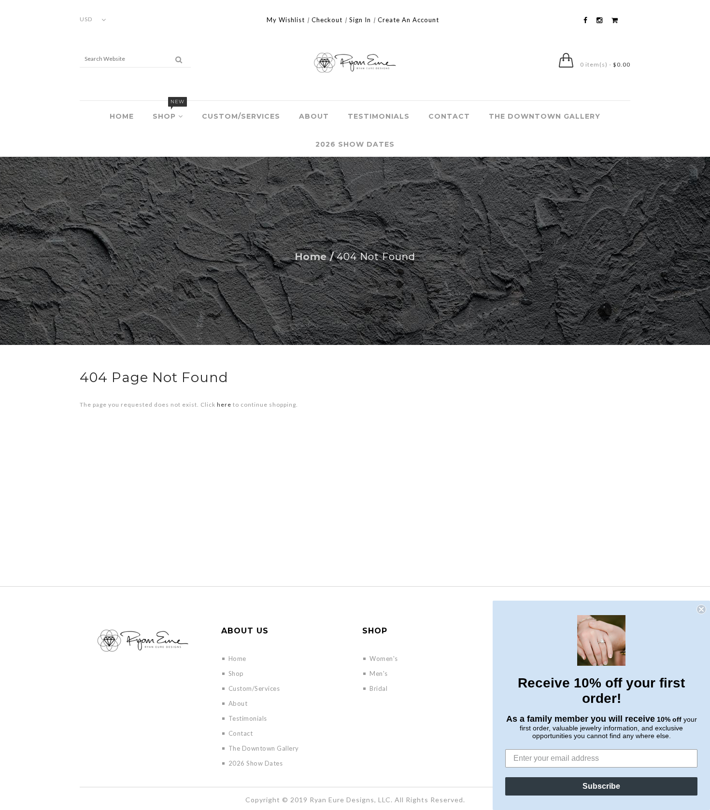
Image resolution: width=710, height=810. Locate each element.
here (224, 404)
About (314, 116)
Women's (383, 658)
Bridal (378, 688)
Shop (169, 111)
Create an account (408, 20)
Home (122, 116)
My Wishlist (286, 20)
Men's (378, 673)
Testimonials (379, 116)
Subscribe (601, 786)
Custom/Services (241, 116)
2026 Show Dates (355, 144)
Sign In (360, 20)
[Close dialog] (701, 609)
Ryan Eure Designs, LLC (350, 800)
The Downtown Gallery (544, 116)
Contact (449, 116)
